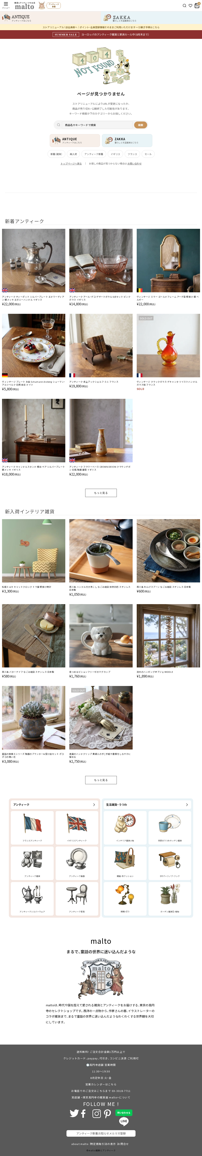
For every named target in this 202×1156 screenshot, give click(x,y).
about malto (80, 1144)
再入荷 (73, 154)
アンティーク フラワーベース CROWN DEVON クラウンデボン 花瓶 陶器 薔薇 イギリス (99, 468)
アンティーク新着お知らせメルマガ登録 (101, 1133)
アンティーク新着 (93, 154)
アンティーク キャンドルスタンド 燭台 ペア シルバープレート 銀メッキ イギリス (33, 468)
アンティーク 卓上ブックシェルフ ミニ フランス (93, 381)
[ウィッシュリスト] (190, 5)
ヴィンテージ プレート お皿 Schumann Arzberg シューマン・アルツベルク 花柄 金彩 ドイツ (33, 383)
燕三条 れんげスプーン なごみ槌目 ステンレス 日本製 (164, 586)
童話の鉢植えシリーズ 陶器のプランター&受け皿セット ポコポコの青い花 (33, 755)
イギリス (115, 154)
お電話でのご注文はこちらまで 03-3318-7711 (101, 1090)
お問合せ (123, 1144)
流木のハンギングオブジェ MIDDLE (155, 671)
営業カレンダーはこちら (101, 1084)
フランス (132, 154)
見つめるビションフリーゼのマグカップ (89, 671)
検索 (140, 125)
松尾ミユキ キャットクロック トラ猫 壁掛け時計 (26, 586)
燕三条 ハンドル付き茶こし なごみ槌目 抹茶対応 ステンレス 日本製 (100, 588)
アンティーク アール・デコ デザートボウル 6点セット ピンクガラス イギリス (99, 298)
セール (148, 154)
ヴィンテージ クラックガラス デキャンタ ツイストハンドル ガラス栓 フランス (167, 383)
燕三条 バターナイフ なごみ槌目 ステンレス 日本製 (28, 671)
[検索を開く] (184, 6)
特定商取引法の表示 (103, 1144)
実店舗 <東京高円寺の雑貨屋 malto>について (101, 1097)
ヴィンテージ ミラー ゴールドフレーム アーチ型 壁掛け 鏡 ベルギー (168, 298)
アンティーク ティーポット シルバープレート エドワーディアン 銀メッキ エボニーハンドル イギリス (33, 298)
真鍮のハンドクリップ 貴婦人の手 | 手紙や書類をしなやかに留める (100, 755)
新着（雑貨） (56, 154)
